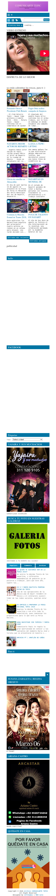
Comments (28, 566)
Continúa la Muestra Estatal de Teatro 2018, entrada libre (17, 217)
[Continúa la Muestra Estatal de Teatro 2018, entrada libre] (17, 206)
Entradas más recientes (18, 238)
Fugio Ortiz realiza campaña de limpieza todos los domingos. (37, 111)
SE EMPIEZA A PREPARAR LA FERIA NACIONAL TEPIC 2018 (31, 606)
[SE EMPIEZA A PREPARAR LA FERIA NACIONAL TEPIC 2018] (11, 608)
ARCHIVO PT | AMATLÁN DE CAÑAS (30, 638)
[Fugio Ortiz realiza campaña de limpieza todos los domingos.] (38, 99)
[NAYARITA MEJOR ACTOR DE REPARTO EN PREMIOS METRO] (17, 135)
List (13, 20)
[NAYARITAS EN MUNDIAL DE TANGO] (38, 170)
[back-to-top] (47, 674)
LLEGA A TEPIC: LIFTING (36, 145)
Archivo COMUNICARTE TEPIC (36, 891)
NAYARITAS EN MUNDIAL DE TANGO (35, 182)
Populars (13, 566)
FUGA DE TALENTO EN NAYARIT (38, 215)
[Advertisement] (31, 82)
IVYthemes (28, 895)
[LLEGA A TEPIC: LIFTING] (38, 135)
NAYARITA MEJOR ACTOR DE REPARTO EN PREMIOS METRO (17, 146)
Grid (9, 20)
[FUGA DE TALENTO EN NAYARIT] (38, 206)
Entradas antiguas (38, 241)
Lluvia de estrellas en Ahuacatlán (16, 180)
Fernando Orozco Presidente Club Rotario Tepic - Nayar (17, 111)
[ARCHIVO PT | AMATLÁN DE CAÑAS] (11, 641)
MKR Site (39, 895)
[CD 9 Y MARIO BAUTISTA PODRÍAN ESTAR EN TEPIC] (11, 591)
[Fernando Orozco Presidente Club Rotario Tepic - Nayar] (17, 99)
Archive (42, 566)
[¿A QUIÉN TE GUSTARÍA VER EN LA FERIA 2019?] (11, 573)
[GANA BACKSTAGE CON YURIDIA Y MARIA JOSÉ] (11, 626)
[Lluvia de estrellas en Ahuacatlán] (17, 170)
